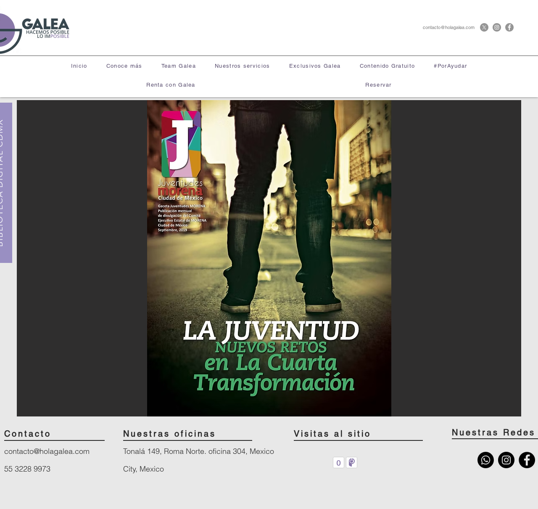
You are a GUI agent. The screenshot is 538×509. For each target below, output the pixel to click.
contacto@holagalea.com (449, 27)
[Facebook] (509, 27)
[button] (242, 66)
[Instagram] (497, 27)
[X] (484, 27)
